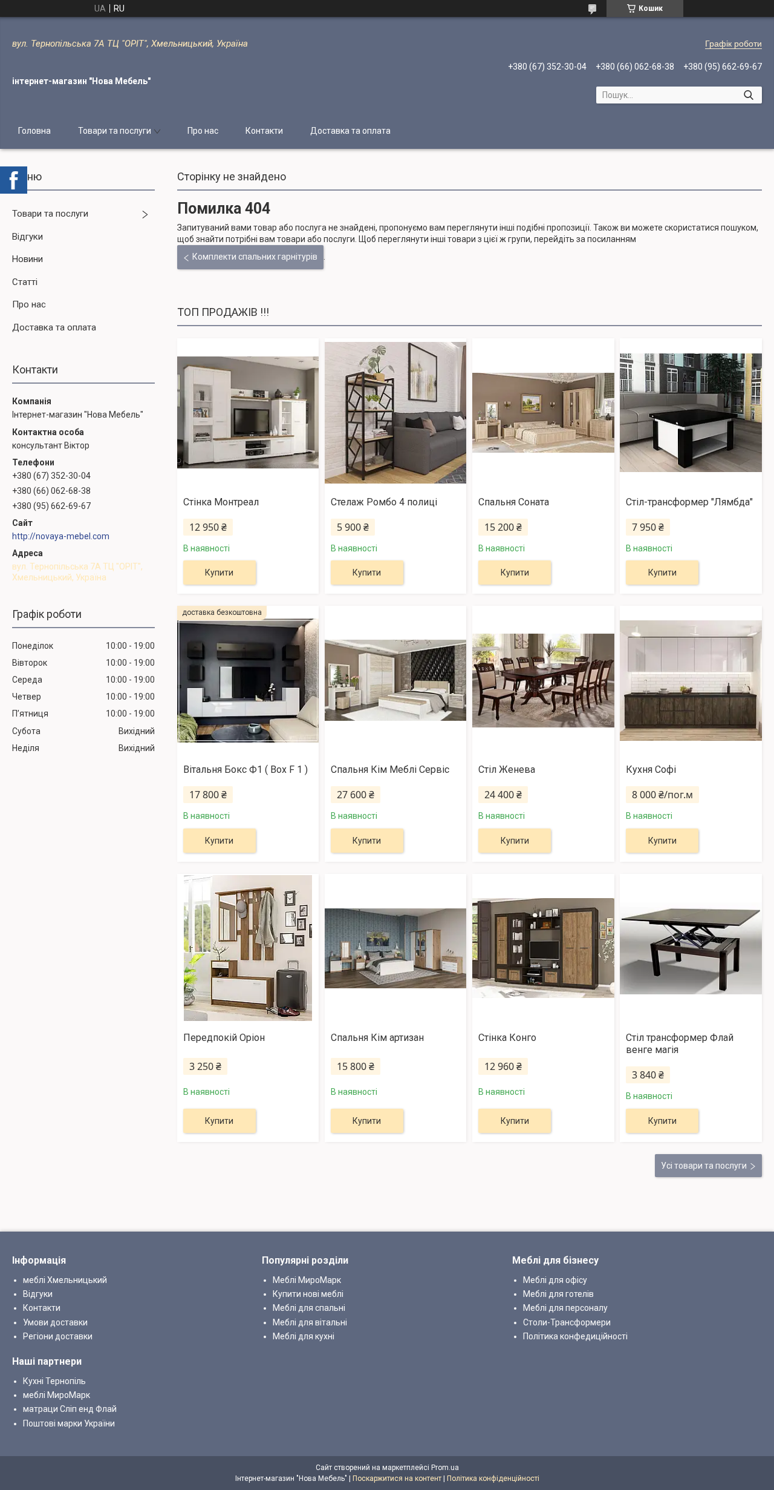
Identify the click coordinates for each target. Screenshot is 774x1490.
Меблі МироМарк (307, 1280)
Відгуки (27, 236)
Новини (27, 259)
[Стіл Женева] (543, 680)
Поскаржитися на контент (397, 1478)
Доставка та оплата (350, 131)
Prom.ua (445, 1467)
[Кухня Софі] (690, 680)
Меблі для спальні (309, 1308)
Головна (34, 131)
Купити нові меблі (308, 1294)
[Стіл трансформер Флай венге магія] (690, 948)
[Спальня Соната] (543, 412)
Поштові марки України (69, 1423)
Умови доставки (55, 1322)
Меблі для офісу (555, 1280)
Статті (24, 282)
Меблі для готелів (558, 1294)
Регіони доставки (58, 1336)
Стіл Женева (506, 769)
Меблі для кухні (303, 1336)
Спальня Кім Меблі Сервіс (390, 769)
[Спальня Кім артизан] (395, 948)
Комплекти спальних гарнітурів (254, 256)
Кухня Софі (651, 769)
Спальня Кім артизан (377, 1037)
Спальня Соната (513, 502)
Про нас (202, 131)
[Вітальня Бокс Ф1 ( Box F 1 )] (248, 680)
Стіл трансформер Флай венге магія (679, 1044)
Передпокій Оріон (224, 1037)
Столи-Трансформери (567, 1322)
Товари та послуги (114, 131)
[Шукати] (748, 95)
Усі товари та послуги (704, 1165)
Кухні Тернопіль (54, 1381)
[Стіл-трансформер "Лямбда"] (690, 412)
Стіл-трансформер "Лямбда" (689, 502)
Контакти (264, 131)
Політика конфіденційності (493, 1478)
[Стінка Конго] (543, 948)
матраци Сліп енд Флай (70, 1409)
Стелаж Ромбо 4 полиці (384, 502)
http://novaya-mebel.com (60, 536)
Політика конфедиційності (575, 1336)
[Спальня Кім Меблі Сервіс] (395, 680)
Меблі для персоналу (565, 1308)
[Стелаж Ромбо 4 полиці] (395, 412)
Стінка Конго (507, 1037)
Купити (219, 572)
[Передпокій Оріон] (248, 948)
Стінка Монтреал (221, 502)
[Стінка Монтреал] (248, 412)
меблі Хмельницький (65, 1280)
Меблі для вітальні (310, 1322)
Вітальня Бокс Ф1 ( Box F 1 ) (245, 769)
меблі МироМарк (56, 1395)
